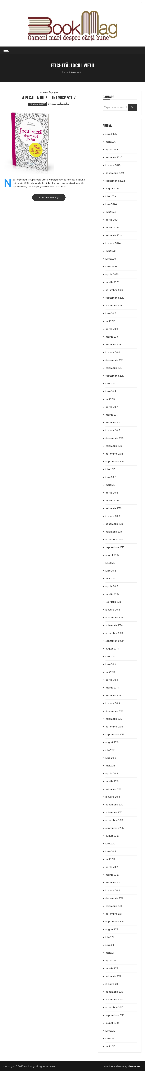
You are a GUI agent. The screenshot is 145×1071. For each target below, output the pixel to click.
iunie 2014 (110, 664)
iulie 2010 (110, 1030)
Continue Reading (48, 197)
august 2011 (111, 929)
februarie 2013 (113, 789)
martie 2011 (111, 968)
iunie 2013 (110, 758)
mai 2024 (110, 212)
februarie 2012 (113, 882)
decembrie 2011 (114, 898)
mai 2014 (110, 672)
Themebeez (134, 1066)
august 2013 (112, 742)
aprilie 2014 (111, 680)
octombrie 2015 (114, 539)
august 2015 (112, 555)
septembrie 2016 (114, 461)
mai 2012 (110, 859)
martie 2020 (112, 282)
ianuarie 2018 (112, 352)
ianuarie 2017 (112, 430)
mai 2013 (110, 765)
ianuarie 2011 (112, 984)
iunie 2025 (111, 134)
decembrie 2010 (114, 991)
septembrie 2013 (114, 734)
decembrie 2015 (114, 524)
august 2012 (112, 835)
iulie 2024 (110, 196)
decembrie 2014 (114, 617)
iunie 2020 (111, 266)
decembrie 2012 (114, 804)
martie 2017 (112, 414)
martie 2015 (112, 594)
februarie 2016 (113, 508)
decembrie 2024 (114, 173)
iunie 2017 (110, 391)
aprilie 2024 (112, 219)
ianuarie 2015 (112, 609)
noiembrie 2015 (113, 531)
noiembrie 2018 (113, 305)
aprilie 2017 (111, 407)
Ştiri (56, 92)
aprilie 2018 (111, 329)
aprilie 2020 (112, 274)
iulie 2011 (110, 937)
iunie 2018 (110, 313)
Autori (43, 92)
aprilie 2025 (112, 149)
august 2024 (112, 188)
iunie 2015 (110, 570)
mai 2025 (110, 141)
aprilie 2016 (111, 492)
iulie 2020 (110, 258)
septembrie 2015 (114, 547)
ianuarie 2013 (112, 797)
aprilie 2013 (111, 773)
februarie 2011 (113, 976)
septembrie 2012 (114, 828)
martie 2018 (112, 336)
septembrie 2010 (114, 1015)
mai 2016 (110, 485)
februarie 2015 (113, 602)
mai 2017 (110, 399)
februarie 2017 (113, 422)
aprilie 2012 (111, 867)
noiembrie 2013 (113, 719)
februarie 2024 (113, 235)
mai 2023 (110, 251)
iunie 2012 (110, 851)
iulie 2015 (110, 563)
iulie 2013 (110, 750)
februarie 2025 (113, 157)
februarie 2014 (113, 695)
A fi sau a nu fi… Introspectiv (49, 98)
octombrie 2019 (114, 290)
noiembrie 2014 (114, 625)
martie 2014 (112, 687)
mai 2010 (110, 1046)
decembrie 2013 (114, 711)
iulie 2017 (110, 383)
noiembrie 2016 (113, 446)
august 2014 (112, 648)
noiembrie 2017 (113, 368)
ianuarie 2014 (112, 703)
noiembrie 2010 (113, 999)
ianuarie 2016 (112, 516)
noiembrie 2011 (113, 906)
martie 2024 (112, 227)
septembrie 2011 (114, 921)
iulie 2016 (110, 469)
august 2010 (112, 1023)
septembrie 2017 (114, 375)
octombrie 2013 (114, 726)
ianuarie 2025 (113, 165)
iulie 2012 (110, 843)
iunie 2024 (111, 204)
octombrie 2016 (114, 453)
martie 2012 (112, 874)
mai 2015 (110, 578)
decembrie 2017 (114, 360)
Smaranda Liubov (60, 103)
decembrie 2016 (114, 438)
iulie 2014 (110, 656)
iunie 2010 (110, 1038)
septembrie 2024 (115, 180)
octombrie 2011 (113, 913)
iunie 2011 (110, 945)
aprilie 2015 (111, 586)
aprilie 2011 (111, 960)
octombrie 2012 (114, 820)
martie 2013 (112, 781)
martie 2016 (112, 500)
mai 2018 (110, 321)
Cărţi (50, 92)
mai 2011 (109, 952)
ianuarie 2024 (113, 243)
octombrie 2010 (114, 1007)
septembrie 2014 (114, 641)
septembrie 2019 (114, 297)
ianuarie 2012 (112, 890)
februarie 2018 (113, 344)
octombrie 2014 (114, 633)
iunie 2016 (110, 477)
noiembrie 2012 (113, 812)
